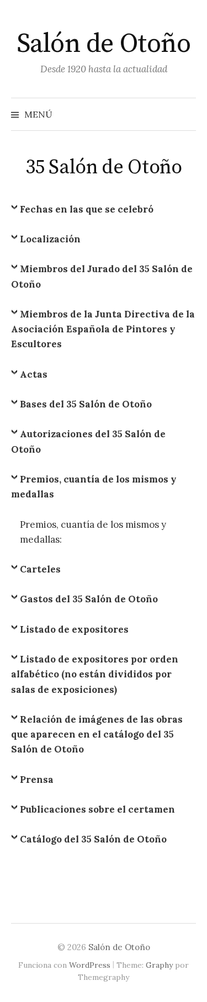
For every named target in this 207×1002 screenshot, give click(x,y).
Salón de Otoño (103, 44)
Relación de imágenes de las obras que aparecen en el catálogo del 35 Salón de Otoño (97, 734)
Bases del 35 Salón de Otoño (86, 404)
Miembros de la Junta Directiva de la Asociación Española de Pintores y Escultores (103, 329)
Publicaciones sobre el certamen (97, 809)
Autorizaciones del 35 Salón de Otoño (88, 441)
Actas (33, 374)
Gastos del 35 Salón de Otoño (89, 599)
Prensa (37, 779)
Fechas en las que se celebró (86, 209)
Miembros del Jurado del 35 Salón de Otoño (102, 276)
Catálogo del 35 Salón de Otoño (93, 839)
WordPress (89, 965)
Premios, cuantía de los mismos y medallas (94, 486)
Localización (50, 239)
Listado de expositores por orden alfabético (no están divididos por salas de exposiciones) (94, 674)
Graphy (159, 965)
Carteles (40, 569)
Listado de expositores (74, 629)
